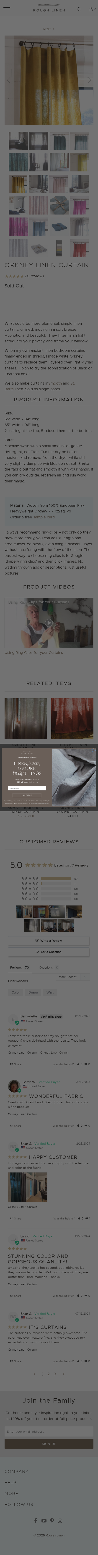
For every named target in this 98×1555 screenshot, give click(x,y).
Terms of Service (44, 803)
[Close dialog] (93, 750)
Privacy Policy (34, 803)
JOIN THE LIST (27, 795)
